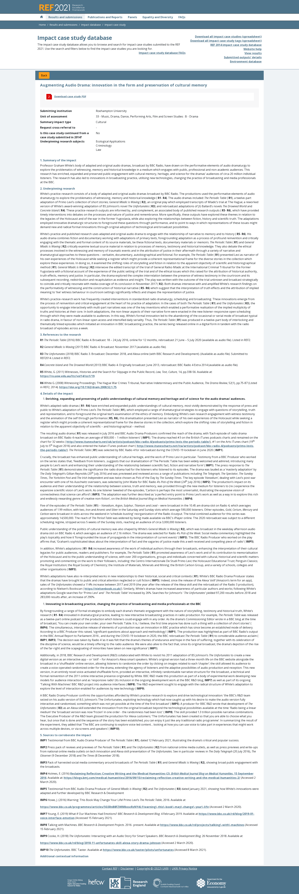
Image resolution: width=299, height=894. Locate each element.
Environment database (246, 61)
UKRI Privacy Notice (184, 868)
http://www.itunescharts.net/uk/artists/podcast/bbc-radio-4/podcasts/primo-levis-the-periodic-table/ (138, 442)
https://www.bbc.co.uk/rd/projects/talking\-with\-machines (202, 825)
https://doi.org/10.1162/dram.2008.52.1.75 (87, 387)
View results (253, 53)
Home (42, 24)
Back (44, 75)
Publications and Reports (105, 17)
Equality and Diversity (158, 17)
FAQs (181, 17)
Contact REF (109, 868)
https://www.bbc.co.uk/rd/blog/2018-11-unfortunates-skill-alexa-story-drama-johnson (100, 843)
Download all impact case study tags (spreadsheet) (226, 41)
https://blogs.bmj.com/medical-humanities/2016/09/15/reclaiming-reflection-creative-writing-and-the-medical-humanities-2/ (152, 778)
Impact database (91, 24)
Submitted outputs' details (243, 57)
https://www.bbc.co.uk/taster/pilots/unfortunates (138, 850)
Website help (252, 49)
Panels (132, 17)
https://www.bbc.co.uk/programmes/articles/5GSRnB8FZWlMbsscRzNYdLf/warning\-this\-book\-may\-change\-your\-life (124, 807)
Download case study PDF (70, 96)
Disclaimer (127, 868)
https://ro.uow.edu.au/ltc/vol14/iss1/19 (67, 376)
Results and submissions (65, 17)
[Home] (41, 17)
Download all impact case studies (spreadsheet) (228, 36)
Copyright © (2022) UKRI (153, 868)
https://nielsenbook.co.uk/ (102, 589)
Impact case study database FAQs (162, 53)
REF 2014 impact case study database (236, 45)
